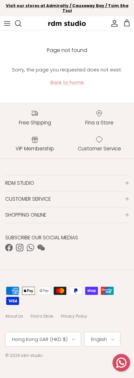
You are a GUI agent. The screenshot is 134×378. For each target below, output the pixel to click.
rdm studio (32, 355)
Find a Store (42, 316)
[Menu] (7, 23)
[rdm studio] (67, 23)
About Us (14, 316)
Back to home (67, 82)
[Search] (21, 23)
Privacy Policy (74, 316)
